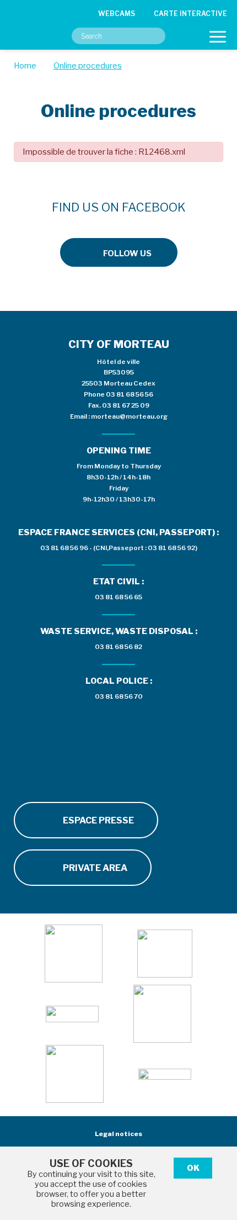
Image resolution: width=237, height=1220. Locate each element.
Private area (94, 868)
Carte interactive (190, 13)
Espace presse (97, 820)
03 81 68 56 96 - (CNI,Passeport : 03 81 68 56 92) (118, 548)
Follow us (127, 253)
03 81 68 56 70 (119, 696)
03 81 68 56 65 (118, 597)
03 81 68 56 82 (118, 647)
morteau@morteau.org (129, 416)
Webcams (116, 13)
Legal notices (118, 1134)
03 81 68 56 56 (129, 394)
